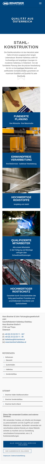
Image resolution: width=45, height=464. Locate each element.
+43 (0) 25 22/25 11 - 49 (14, 337)
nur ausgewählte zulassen (17, 451)
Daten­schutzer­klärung (18, 456)
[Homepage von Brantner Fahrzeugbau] (13, 3)
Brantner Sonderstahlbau (13, 399)
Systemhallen (10, 365)
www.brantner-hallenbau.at (15, 342)
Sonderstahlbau (11, 374)
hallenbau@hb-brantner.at (15, 339)
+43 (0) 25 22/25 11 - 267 (14, 334)
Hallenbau (9, 369)
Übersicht (9, 360)
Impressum (6, 456)
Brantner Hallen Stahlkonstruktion (16, 395)
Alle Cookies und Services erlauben (23, 444)
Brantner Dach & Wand (13, 404)
